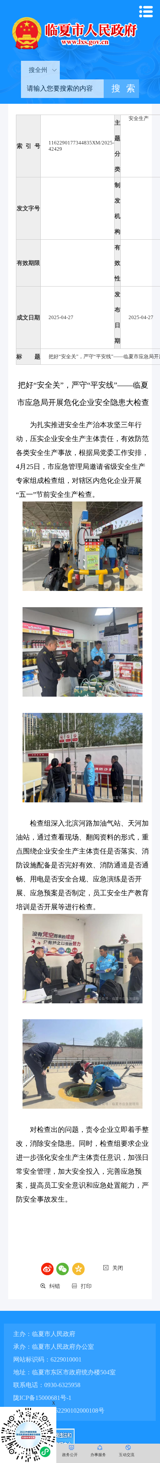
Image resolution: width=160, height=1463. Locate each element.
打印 (86, 1286)
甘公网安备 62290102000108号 (62, 1410)
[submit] (121, 88)
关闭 (117, 1268)
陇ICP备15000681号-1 (42, 1397)
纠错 (54, 1286)
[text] (62, 88)
